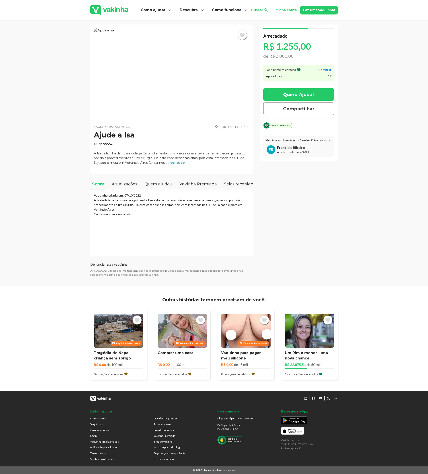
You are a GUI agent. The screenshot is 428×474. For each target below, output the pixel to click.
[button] (171, 73)
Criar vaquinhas (99, 430)
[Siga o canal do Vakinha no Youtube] (321, 398)
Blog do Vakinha (163, 441)
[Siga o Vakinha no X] (328, 398)
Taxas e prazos (162, 424)
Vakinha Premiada (164, 435)
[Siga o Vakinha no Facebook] (313, 398)
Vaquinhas (96, 424)
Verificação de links (101, 459)
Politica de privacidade (103, 447)
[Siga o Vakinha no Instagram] (305, 398)
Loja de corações (164, 430)
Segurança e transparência (169, 453)
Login (93, 435)
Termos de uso (99, 453)
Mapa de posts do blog (167, 447)
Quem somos (98, 418)
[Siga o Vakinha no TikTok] (336, 398)
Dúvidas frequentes (165, 418)
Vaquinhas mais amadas (104, 441)
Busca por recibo (164, 459)
